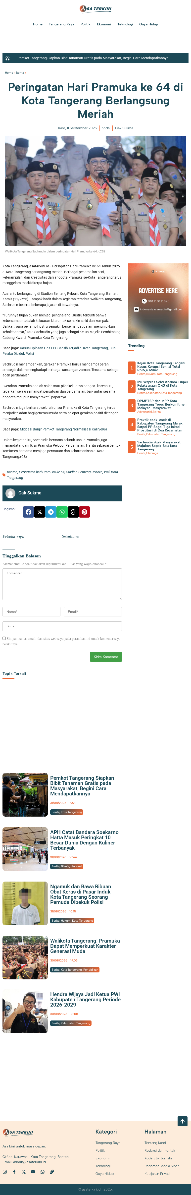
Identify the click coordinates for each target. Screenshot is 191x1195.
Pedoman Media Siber (161, 1166)
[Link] (52, 1172)
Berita (20, 72)
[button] (28, 512)
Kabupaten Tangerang (75, 1023)
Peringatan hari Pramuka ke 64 (42, 472)
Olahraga (152, 453)
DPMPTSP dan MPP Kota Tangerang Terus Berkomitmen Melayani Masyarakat (162, 404)
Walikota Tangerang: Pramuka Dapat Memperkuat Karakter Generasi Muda (85, 946)
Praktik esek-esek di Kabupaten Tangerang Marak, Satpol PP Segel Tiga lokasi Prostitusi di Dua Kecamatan (160, 425)
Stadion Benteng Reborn (84, 472)
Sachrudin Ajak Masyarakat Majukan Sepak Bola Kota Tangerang (159, 445)
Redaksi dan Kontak (159, 1150)
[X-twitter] (23, 1172)
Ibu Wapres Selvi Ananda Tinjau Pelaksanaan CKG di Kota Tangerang (162, 385)
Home (38, 24)
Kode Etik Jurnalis (158, 1158)
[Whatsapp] (42, 1172)
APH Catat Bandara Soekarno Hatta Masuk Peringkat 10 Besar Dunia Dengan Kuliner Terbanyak (84, 840)
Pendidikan (90, 969)
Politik (86, 24)
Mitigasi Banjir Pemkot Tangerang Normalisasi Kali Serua (63, 429)
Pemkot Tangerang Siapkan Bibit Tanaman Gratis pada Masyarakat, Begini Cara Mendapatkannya (93, 58)
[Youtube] (33, 1172)
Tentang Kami (155, 1143)
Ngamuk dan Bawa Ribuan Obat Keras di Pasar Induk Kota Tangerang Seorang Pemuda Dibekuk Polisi (80, 894)
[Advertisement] (62, 727)
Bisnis (65, 866)
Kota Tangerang (71, 812)
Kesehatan (153, 393)
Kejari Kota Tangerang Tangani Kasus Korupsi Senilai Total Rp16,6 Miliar (161, 366)
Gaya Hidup (148, 24)
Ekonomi (104, 24)
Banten (12, 472)
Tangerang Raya (61, 24)
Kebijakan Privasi (157, 1174)
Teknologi (125, 24)
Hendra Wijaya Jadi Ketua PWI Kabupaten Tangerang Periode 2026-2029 (85, 999)
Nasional (76, 866)
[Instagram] (4, 1172)
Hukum (66, 920)
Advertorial (144, 412)
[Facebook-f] (14, 1172)
